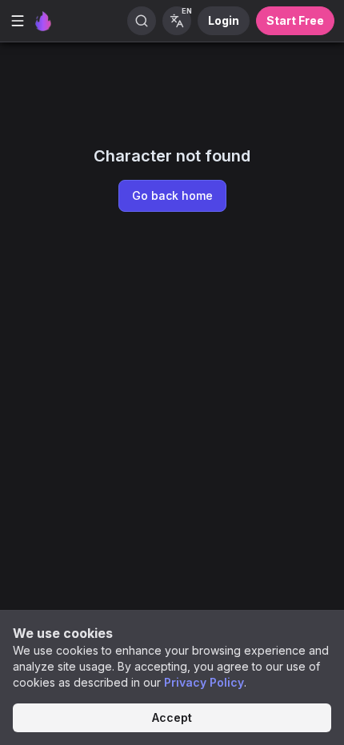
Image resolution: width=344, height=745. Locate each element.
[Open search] (141, 20)
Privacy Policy (204, 682)
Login (223, 20)
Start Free (295, 20)
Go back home (172, 195)
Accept (172, 717)
